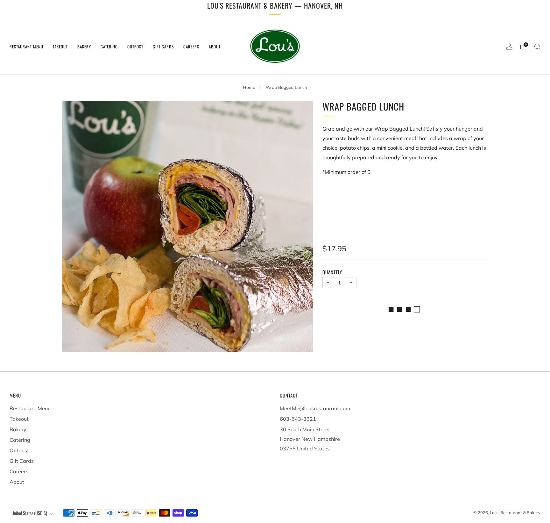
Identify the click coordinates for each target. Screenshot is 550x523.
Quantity (332, 272)
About (215, 46)
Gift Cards (163, 46)
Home (249, 87)
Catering (109, 46)
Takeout (60, 46)
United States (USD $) (29, 513)
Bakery (84, 46)
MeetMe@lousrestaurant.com (315, 408)
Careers (191, 46)
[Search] (537, 46)
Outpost (135, 46)
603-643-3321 (298, 419)
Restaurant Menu (26, 46)
